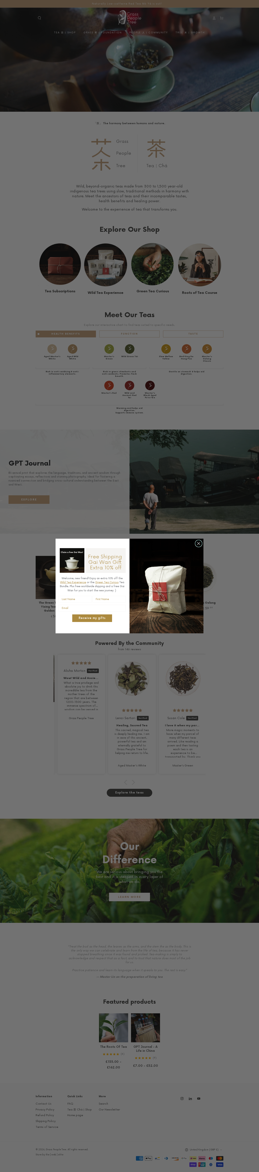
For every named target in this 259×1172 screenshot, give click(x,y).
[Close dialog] (198, 543)
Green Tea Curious (107, 582)
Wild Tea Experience (73, 582)
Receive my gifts (92, 618)
